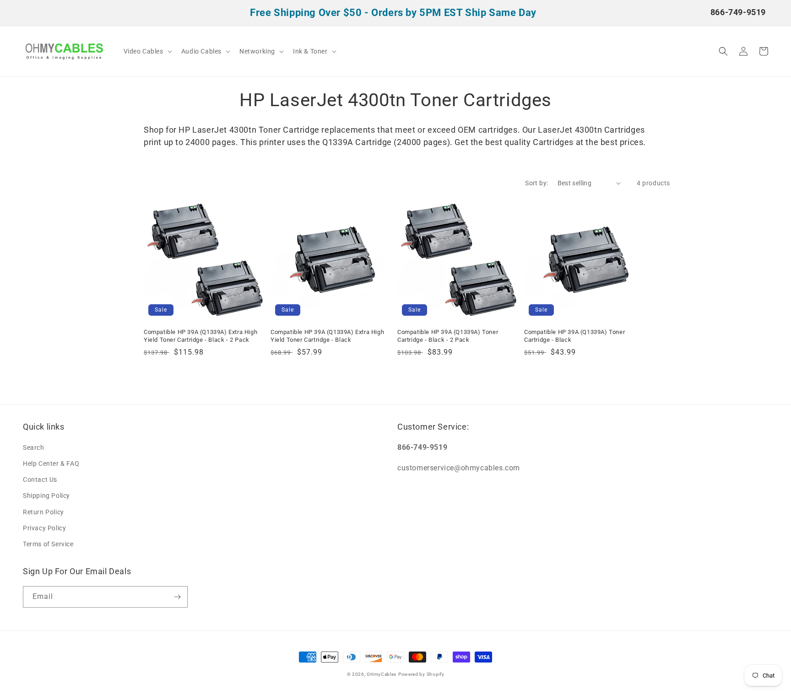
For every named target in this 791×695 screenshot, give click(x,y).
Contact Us (40, 479)
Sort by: (536, 183)
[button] (147, 51)
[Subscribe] (177, 597)
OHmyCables (381, 674)
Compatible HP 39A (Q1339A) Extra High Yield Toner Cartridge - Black (327, 336)
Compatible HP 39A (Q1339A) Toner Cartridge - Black (574, 336)
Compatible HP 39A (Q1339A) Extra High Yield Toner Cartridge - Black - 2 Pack (200, 336)
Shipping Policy (46, 495)
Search (33, 447)
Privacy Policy (44, 528)
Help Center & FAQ (51, 463)
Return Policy (43, 512)
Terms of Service (48, 544)
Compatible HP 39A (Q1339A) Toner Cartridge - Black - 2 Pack (447, 336)
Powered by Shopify (421, 674)
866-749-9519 (738, 12)
